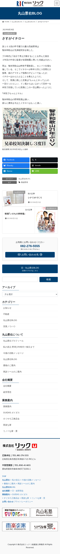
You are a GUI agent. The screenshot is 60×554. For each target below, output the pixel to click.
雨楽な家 (7, 425)
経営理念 (7, 392)
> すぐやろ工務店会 (10, 498)
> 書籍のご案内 (8, 483)
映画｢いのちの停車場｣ (15, 214)
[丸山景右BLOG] (13, 198)
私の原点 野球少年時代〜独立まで (18, 347)
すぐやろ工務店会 (11, 419)
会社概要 (7, 386)
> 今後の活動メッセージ (30, 480)
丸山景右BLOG (9, 33)
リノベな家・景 (10, 431)
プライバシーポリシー (23, 502)
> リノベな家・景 (37, 498)
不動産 (6, 314)
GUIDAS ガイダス (11, 412)
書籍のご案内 (9, 365)
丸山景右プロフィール (13, 341)
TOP (4, 476)
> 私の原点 (15, 480)
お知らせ (7, 308)
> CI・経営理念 (16, 491)
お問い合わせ (8, 502)
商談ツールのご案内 (12, 372)
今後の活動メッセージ (13, 353)
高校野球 (24, 182)
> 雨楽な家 (24, 498)
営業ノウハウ (9, 326)
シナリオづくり (35, 198)
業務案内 (7, 406)
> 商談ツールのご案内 (25, 483)
